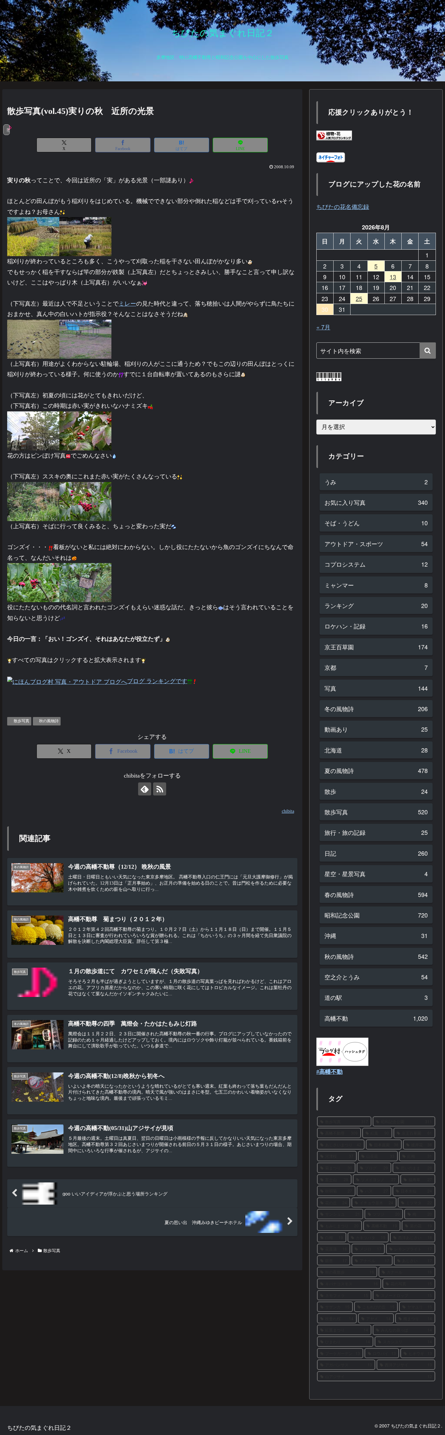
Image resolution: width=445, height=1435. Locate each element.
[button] (428, 350)
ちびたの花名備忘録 (342, 206)
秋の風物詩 (49, 721)
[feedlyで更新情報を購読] (144, 788)
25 (359, 298)
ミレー (127, 303)
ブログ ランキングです (157, 681)
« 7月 (323, 327)
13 (393, 276)
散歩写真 (21, 721)
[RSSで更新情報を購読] (159, 788)
